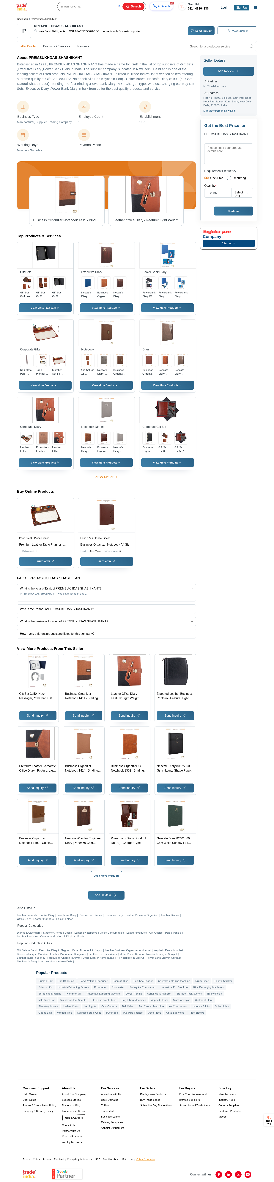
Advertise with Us (111, 1094)
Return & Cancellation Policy (39, 1105)
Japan (26, 1159)
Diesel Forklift (134, 993)
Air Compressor (178, 1006)
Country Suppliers (229, 1105)
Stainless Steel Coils (89, 1012)
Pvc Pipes (112, 1012)
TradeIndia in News (73, 1110)
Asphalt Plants (159, 999)
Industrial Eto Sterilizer (175, 987)
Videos (222, 1116)
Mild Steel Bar (46, 999)
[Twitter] (238, 1174)
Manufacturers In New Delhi (219, 110)
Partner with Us (71, 1130)
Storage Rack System (189, 993)
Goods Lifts (45, 1012)
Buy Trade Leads (150, 1099)
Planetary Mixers (48, 1006)
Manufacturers (227, 1094)
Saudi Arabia (110, 1159)
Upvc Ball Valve (175, 1012)
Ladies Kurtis (71, 1006)
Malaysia (72, 1159)
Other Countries (145, 1159)
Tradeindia (22, 19)
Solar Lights (222, 1006)
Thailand (59, 1159)
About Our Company (74, 1094)
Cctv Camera (109, 1006)
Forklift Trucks (66, 980)
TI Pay (105, 1105)
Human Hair (45, 980)
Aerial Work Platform (159, 993)
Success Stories (71, 1099)
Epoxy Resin (214, 993)
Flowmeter (118, 987)
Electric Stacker (223, 980)
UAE (97, 1159)
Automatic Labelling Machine (104, 993)
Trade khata (108, 1110)
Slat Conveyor (181, 999)
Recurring (239, 178)
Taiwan (47, 1159)
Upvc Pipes (154, 1012)
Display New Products (153, 1094)
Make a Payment (72, 1136)
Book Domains (109, 1099)
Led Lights (90, 1006)
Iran (131, 1159)
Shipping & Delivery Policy (38, 1110)
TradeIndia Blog (71, 1105)
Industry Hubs (226, 1099)
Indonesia (86, 1159)
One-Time (216, 178)
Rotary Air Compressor (143, 987)
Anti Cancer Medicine (151, 1006)
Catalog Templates (112, 1122)
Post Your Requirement (193, 1094)
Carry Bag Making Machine (174, 980)
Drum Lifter (202, 980)
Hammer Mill (74, 993)
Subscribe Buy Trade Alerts (156, 1105)
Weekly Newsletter (73, 1142)
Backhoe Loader (143, 980)
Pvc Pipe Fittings (133, 1012)
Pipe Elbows (197, 1012)
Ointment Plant (203, 999)
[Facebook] (218, 1174)
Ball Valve (127, 1006)
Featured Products (229, 1110)
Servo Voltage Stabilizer (94, 980)
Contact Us (68, 1125)
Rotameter (100, 987)
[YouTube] (247, 1174)
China (36, 1159)
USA (123, 1159)
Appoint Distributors (112, 1127)
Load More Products (106, 875)
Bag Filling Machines (134, 999)
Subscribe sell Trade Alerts (195, 1105)
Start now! (228, 243)
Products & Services (56, 46)
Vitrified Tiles (64, 1012)
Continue (234, 211)
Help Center (30, 1094)
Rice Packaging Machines (208, 987)
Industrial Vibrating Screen (73, 987)
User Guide (29, 1099)
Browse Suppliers (189, 1099)
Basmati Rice (120, 980)
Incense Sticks (201, 1006)
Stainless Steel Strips (104, 999)
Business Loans (110, 1116)
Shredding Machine (49, 993)
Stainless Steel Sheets (73, 999)
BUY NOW (43, 561)
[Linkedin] (228, 1174)
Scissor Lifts (45, 987)
